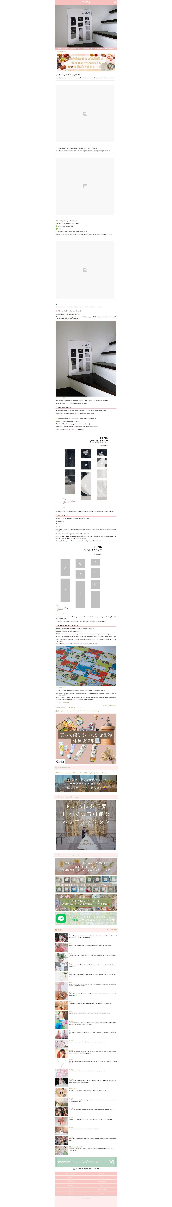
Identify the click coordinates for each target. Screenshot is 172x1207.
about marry (101, 1173)
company (70, 1185)
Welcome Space (79, 773)
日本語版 (70, 1189)
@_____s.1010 (61, 397)
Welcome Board (101, 773)
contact (101, 1185)
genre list (101, 1177)
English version (101, 1189)
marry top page (70, 1173)
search (70, 1177)
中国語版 (70, 1193)
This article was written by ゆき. (92, 711)
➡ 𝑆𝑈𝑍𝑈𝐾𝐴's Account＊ (65, 702)
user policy (70, 1181)
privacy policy (102, 1181)
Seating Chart (90, 773)
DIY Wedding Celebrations (64, 773)
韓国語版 (101, 1193)
